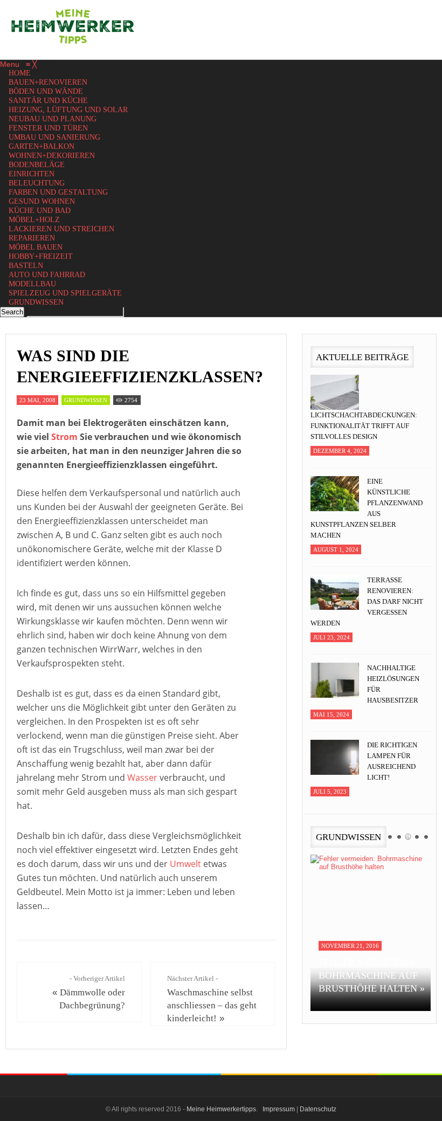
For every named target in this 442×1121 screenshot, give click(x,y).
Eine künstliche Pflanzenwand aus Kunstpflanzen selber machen (366, 508)
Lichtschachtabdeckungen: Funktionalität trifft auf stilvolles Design (363, 426)
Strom (64, 437)
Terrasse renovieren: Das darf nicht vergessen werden (366, 601)
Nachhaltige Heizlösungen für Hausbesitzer (393, 684)
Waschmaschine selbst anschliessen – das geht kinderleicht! (212, 1005)
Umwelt (185, 864)
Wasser (142, 777)
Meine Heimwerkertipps (221, 1109)
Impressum (279, 1109)
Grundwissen (85, 400)
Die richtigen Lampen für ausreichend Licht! (392, 761)
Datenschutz (318, 1109)
